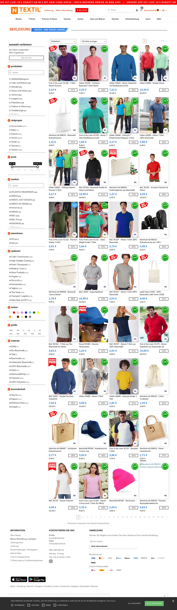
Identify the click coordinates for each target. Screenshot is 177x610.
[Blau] (26, 312)
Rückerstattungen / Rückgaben (23, 550)
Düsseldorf (84, 586)
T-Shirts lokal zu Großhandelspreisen (26, 560)
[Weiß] (14, 317)
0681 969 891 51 (56, 550)
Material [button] (15, 341)
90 (153, 517)
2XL (10, 334)
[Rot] (14, 312)
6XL (39, 334)
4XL (25, 334)
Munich (30, 586)
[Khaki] (22, 317)
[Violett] (22, 312)
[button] (137, 10)
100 (158, 517)
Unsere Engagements (19, 557)
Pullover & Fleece (49, 19)
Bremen (94, 586)
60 (140, 517)
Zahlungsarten (16, 542)
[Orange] (10, 317)
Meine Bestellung (64, 10)
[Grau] (30, 317)
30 (127, 517)
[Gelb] (38, 312)
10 (118, 517)
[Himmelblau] (30, 312)
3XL (18, 334)
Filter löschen (26, 58)
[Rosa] (18, 312)
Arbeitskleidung (132, 19)
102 (162, 41)
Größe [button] (14, 325)
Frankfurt (48, 586)
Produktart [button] (16, 66)
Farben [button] (14, 307)
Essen (56, 586)
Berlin (12, 586)
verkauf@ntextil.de (57, 543)
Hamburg (21, 586)
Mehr (159, 19)
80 (149, 517)
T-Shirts (32, 19)
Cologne (38, 586)
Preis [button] (13, 157)
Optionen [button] (15, 251)
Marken (19, 19)
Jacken (80, 19)
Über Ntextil (15, 535)
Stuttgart (74, 586)
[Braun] (18, 317)
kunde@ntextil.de (56, 538)
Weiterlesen (111, 601)
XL (40, 330)
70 (145, 517)
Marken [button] (15, 179)
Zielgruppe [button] (16, 120)
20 (122, 517)
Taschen (67, 19)
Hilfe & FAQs (15, 553)
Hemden (115, 19)
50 (136, 517)
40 (131, 517)
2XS (11, 330)
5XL (32, 334)
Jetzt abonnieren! (99, 546)
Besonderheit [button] (18, 389)
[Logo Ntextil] (26, 10)
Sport (148, 19)
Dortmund (65, 586)
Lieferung (48, 10)
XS (18, 330)
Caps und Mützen (97, 19)
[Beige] (10, 312)
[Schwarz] (26, 317)
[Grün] (34, 312)
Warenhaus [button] (17, 233)
